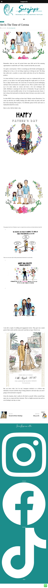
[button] (24, 19)
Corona (2, 21)
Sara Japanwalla (12, 28)
